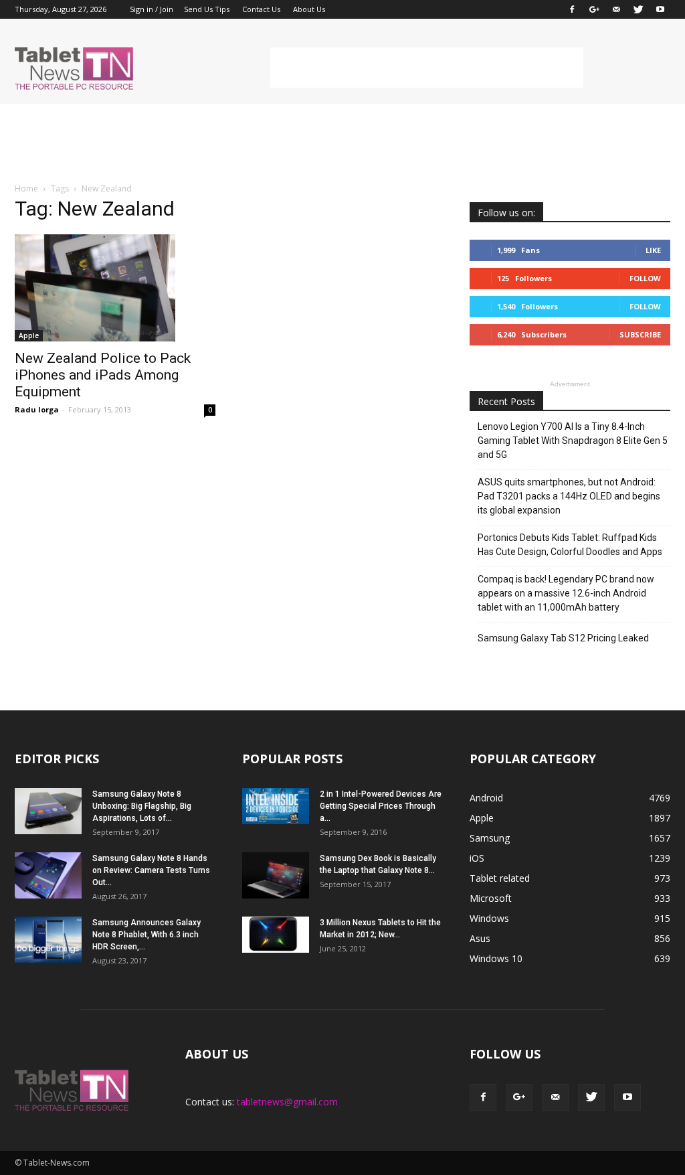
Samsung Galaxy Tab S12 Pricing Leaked (563, 638)
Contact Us (261, 9)
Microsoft (491, 898)
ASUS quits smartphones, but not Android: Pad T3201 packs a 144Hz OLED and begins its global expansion (569, 496)
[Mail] (616, 9)
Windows (489, 918)
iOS (477, 858)
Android (486, 797)
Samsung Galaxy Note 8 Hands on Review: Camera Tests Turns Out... (151, 870)
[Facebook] (572, 9)
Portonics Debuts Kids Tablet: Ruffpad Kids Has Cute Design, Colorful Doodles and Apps (570, 544)
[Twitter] (638, 9)
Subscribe (640, 334)
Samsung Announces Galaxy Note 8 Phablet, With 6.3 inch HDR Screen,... (146, 934)
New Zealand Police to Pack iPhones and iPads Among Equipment (103, 375)
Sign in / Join (151, 9)
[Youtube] (660, 9)
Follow (645, 278)
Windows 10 (496, 958)
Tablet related (500, 878)
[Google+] (594, 9)
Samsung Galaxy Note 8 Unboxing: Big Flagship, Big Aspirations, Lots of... (141, 806)
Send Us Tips (206, 9)
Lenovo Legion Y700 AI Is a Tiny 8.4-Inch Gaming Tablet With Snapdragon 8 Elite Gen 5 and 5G (573, 440)
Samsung (490, 838)
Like (653, 250)
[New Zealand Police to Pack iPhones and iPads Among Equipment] (115, 287)
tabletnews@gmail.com (287, 1101)
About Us (309, 9)
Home (26, 188)
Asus (480, 938)
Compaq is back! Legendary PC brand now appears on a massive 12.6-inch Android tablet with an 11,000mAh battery (566, 593)
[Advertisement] (426, 68)
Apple (29, 335)
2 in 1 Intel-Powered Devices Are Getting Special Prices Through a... (381, 806)
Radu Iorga (37, 409)
